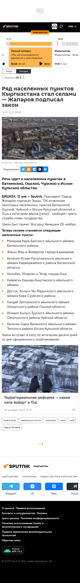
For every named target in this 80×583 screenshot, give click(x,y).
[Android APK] (13, 551)
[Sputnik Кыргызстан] (11, 28)
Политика (29, 476)
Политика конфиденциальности (40, 518)
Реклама (42, 513)
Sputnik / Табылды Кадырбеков (20, 162)
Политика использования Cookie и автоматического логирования (23, 525)
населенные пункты (31, 420)
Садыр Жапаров (12, 427)
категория (51, 420)
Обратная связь (11, 540)
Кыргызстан (10, 420)
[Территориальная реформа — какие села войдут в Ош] (40, 369)
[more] (74, 409)
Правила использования (30, 508)
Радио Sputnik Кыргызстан (58, 476)
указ (72, 420)
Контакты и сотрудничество (18, 513)
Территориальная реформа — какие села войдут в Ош (37, 400)
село (62, 420)
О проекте (8, 508)
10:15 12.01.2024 (11, 112)
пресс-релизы (10, 518)
